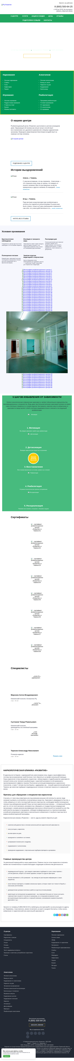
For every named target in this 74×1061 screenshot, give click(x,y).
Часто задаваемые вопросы (12, 950)
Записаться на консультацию (37, 56)
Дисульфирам (8, 1006)
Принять (6, 1056)
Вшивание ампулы (9, 993)
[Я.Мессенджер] (55, 915)
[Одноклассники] (60, 915)
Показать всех (57, 756)
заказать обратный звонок (64, 11)
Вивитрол (6, 1008)
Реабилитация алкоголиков (12, 1011)
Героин (6, 89)
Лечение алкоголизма (47, 80)
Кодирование (44, 87)
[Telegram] (62, 915)
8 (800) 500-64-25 (64, 6)
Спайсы (6, 82)
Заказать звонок (37, 1025)
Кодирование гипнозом (11, 998)
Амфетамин (8, 87)
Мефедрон (55, 955)
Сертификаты (8, 935)
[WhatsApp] (67, 915)
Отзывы (59, 16)
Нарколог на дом (45, 84)
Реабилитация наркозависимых (61, 947)
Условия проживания (46, 103)
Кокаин (54, 963)
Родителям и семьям (31, 20)
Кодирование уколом (10, 996)
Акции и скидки (38, 16)
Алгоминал (7, 1003)
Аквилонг (6, 1001)
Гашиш (54, 968)
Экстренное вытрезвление (11, 986)
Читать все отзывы (21, 218)
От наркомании (45, 105)
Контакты (48, 20)
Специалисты (8, 940)
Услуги (25, 16)
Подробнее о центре (21, 163)
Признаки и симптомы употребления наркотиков (18, 952)
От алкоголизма (45, 107)
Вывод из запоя (45, 82)
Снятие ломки (56, 937)
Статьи (6, 955)
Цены (50, 16)
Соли (6, 84)
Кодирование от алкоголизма (12, 981)
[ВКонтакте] (57, 915)
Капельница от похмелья (11, 991)
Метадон (54, 965)
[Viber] (65, 915)
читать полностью (57, 208)
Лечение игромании (10, 100)
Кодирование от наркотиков (60, 942)
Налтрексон (55, 945)
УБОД (53, 940)
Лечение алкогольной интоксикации (14, 988)
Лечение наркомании (10, 80)
